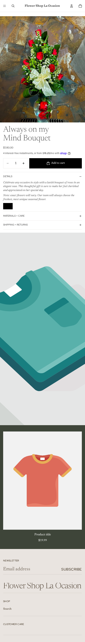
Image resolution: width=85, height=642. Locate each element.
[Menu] (4, 5)
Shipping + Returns (15, 224)
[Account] (71, 6)
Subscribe (71, 569)
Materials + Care (14, 215)
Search (7, 609)
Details (7, 176)
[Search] (13, 6)
